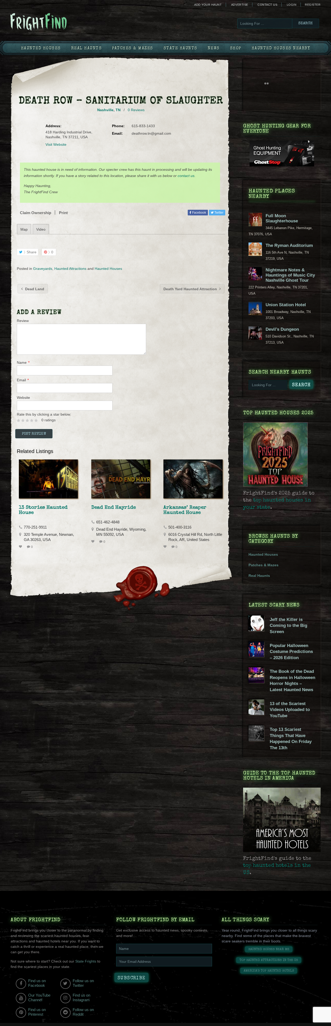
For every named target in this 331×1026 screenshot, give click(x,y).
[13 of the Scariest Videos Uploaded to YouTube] (256, 714)
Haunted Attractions (70, 268)
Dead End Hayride (113, 507)
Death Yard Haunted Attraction (190, 289)
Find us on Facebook (37, 983)
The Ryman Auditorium (289, 245)
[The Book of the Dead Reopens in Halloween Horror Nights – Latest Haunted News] (256, 682)
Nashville (105, 110)
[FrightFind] (59, 22)
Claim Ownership (35, 213)
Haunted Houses (41, 48)
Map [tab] (24, 229)
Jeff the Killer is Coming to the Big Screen (288, 625)
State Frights (85, 961)
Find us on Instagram (81, 997)
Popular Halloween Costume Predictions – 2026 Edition (291, 651)
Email (23, 380)
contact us (186, 176)
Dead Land (34, 289)
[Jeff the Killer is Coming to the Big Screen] (256, 630)
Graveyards (42, 268)
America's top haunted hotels (269, 971)
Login (292, 4)
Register (312, 4)
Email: (117, 133)
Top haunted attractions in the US (268, 960)
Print (63, 213)
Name (23, 362)
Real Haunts (86, 48)
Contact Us (267, 4)
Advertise (239, 4)
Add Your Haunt (208, 4)
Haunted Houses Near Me (268, 949)
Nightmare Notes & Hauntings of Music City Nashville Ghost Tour (290, 275)
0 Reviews (136, 110)
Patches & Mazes (132, 48)
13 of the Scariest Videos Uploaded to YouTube (290, 709)
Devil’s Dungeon (282, 329)
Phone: (118, 126)
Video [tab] (41, 229)
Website (23, 397)
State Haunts (180, 48)
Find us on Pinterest (37, 1011)
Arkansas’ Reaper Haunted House (184, 510)
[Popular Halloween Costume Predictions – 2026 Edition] (256, 655)
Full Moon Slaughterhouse (282, 218)
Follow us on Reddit (83, 1011)
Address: (54, 126)
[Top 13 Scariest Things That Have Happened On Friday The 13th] (256, 740)
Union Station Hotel (286, 304)
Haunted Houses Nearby (281, 48)
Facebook (198, 212)
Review (23, 321)
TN (118, 110)
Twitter (218, 212)
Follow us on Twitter (83, 983)
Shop (235, 48)
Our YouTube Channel (39, 997)
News (214, 48)
